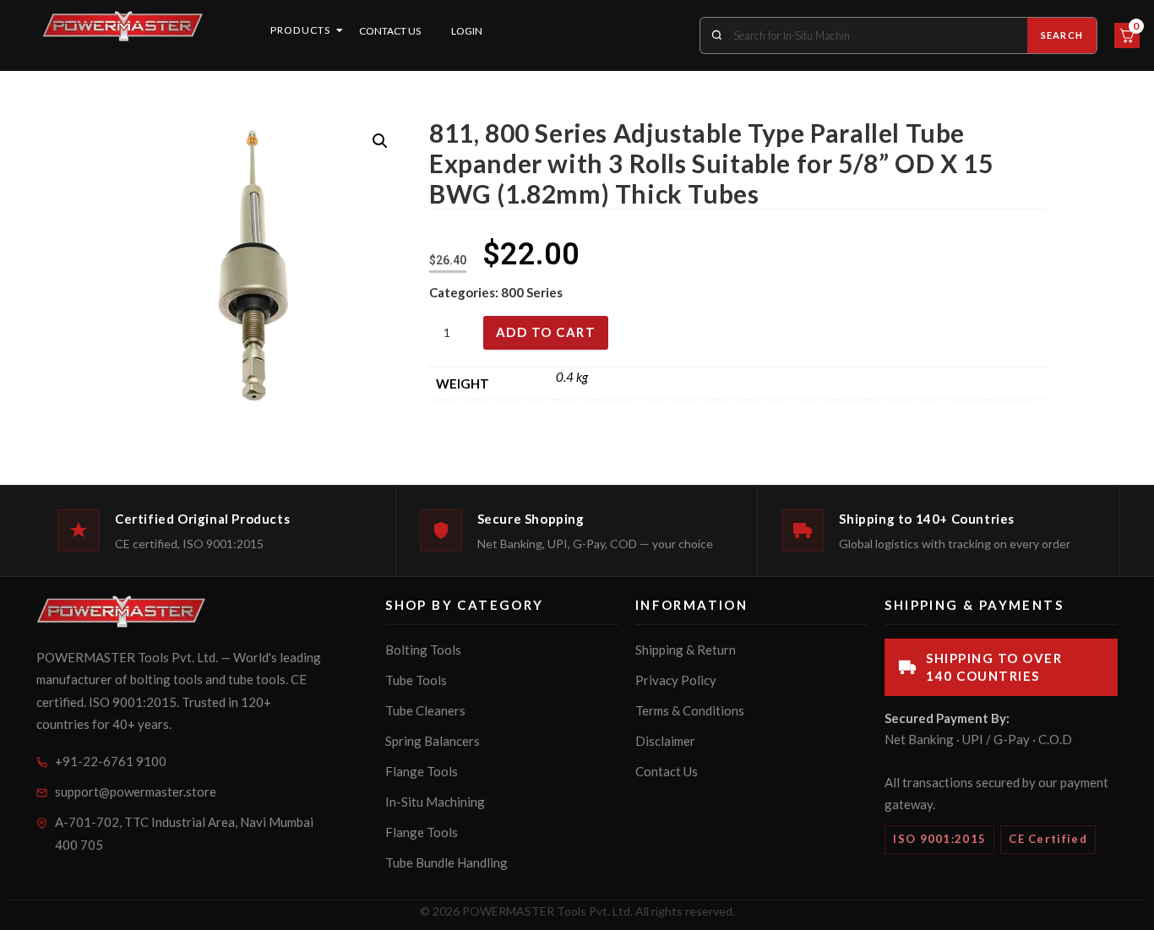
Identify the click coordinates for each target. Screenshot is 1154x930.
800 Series (532, 292)
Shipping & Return (685, 649)
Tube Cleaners (425, 710)
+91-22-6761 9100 (110, 761)
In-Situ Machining (435, 801)
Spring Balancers (432, 740)
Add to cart (546, 332)
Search (1062, 35)
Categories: (465, 292)
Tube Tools (416, 680)
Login (466, 30)
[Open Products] (340, 30)
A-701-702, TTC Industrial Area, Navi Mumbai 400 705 (184, 833)
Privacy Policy (675, 680)
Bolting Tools (423, 649)
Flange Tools (421, 771)
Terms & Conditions (689, 710)
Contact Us (390, 30)
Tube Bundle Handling (446, 862)
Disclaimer (665, 740)
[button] (380, 141)
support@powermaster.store (135, 791)
